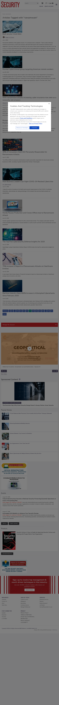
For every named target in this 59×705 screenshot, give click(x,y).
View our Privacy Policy (35, 123)
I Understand (34, 127)
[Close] (49, 103)
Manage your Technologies (22, 127)
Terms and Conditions (26, 118)
